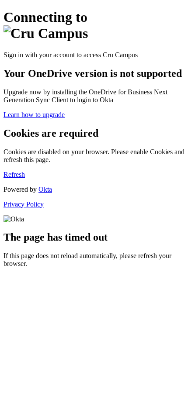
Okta (45, 189)
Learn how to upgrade (34, 114)
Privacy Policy (23, 204)
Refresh (14, 174)
